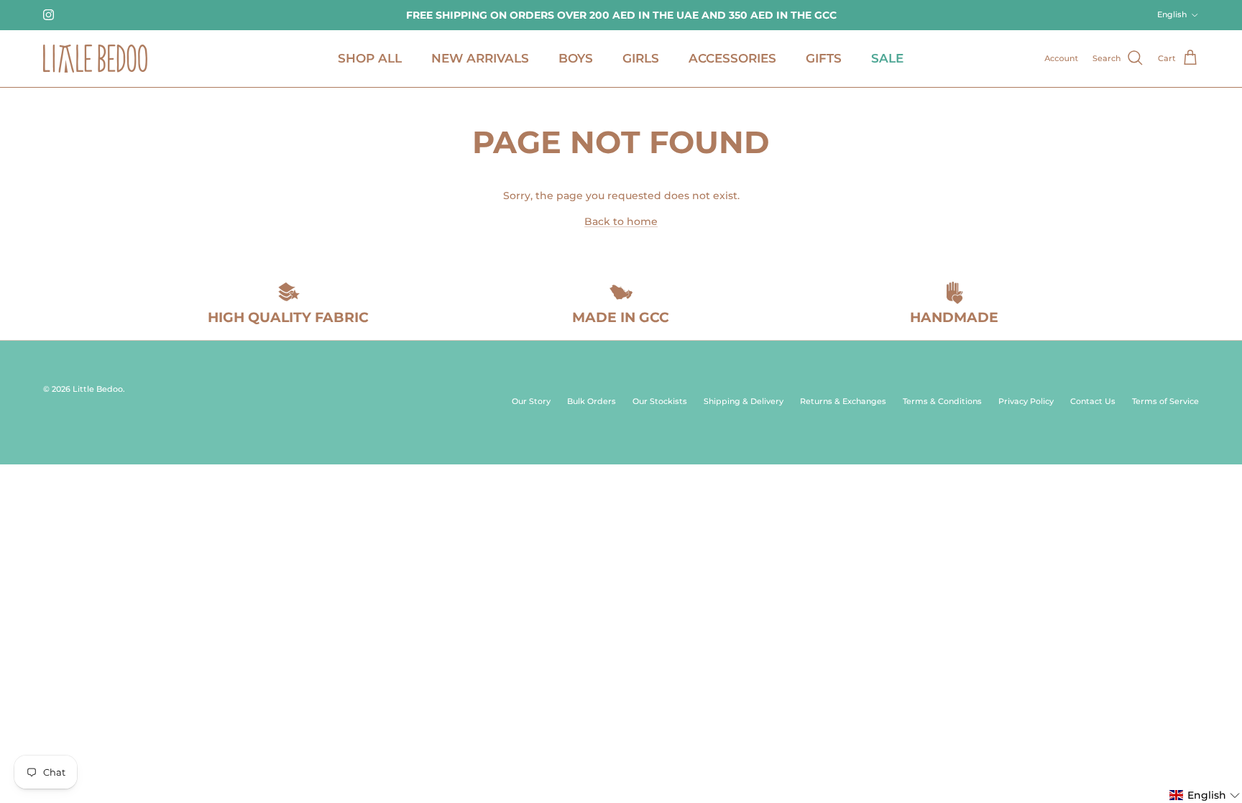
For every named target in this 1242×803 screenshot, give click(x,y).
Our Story (531, 401)
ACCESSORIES (732, 58)
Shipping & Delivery (743, 401)
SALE (887, 58)
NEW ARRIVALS (480, 58)
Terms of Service (1165, 401)
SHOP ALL (370, 58)
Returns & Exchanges (843, 401)
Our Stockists (659, 401)
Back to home (621, 221)
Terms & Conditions (942, 401)
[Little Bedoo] (95, 59)
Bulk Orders (591, 401)
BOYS (575, 58)
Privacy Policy (1026, 401)
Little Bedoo (98, 389)
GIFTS (824, 58)
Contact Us (1093, 401)
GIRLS (640, 58)
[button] (1205, 795)
